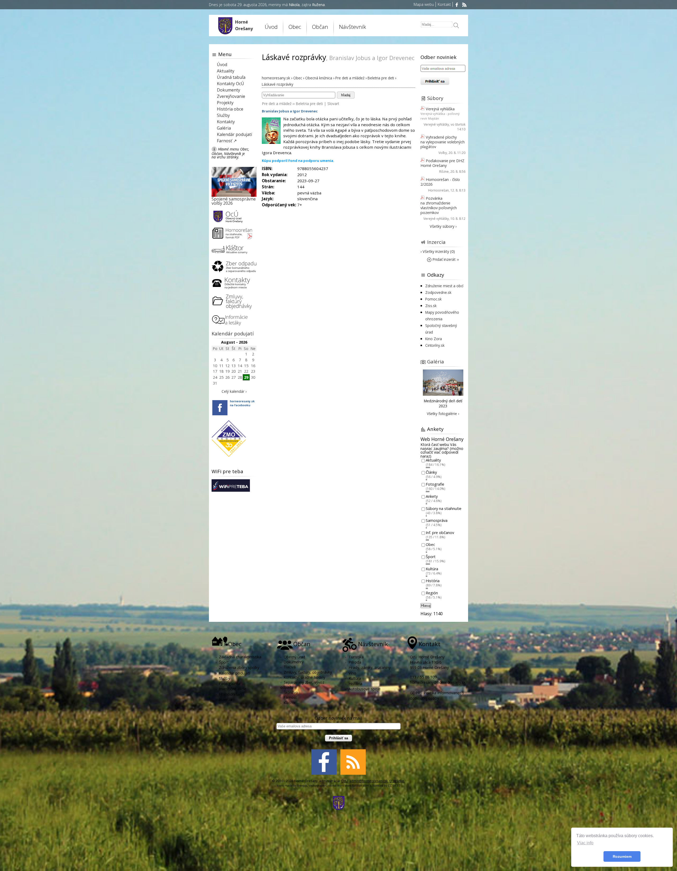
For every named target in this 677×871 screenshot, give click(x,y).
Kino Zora (433, 338)
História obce (230, 109)
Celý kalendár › (234, 391)
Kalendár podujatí (234, 134)
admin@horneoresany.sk (368, 781)
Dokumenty (228, 90)
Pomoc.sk (433, 299)
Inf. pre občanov (440, 532)
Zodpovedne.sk (438, 292)
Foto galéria (229, 683)
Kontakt (444, 4)
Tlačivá (290, 666)
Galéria (224, 128)
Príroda (355, 662)
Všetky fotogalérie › (443, 413)
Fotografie (435, 484)
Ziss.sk (431, 305)
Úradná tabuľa (231, 77)
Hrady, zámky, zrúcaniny (370, 667)
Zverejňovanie (231, 96)
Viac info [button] (585, 843)
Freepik (302, 785)
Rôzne (444, 171)
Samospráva (436, 520)
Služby (223, 115)
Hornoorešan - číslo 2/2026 (440, 182)
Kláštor (290, 702)
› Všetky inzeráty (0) (437, 251)
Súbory (435, 98)
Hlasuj (426, 606)
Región (432, 592)
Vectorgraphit (318, 785)
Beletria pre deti (309, 103)
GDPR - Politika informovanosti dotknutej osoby (437, 695)
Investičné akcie (232, 688)
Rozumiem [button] (622, 856)
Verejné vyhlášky (436, 124)
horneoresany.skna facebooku (242, 403)
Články (431, 472)
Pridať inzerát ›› (445, 259)
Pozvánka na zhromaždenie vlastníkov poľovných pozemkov (438, 205)
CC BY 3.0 (394, 785)
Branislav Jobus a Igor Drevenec (290, 111)
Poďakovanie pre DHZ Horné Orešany (442, 163)
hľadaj (345, 95)
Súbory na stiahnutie (443, 508)
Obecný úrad (294, 656)
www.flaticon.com (357, 785)
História (433, 580)
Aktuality (225, 71)
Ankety (432, 496)
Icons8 (332, 785)
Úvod (271, 26)
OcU (344, 781)
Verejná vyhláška (440, 108)
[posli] (456, 26)
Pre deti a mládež (276, 103)
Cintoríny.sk (435, 345)
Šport (431, 556)
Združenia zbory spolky (239, 667)
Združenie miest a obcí (444, 285)
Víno (352, 673)
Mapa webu (424, 4)
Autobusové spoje (365, 688)
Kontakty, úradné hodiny (304, 677)
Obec (430, 544)
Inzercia (436, 242)
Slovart (333, 103)
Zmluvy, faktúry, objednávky (308, 672)
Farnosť (290, 697)
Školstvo (291, 692)
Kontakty (226, 122)
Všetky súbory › (443, 226)
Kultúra (432, 568)
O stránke (396, 781)
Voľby (442, 153)
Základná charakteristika (240, 656)
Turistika (356, 656)
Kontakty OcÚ (230, 83)
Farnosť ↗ (227, 141)
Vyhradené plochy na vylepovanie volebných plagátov (442, 142)
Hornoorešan (438, 190)
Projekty (225, 103)
